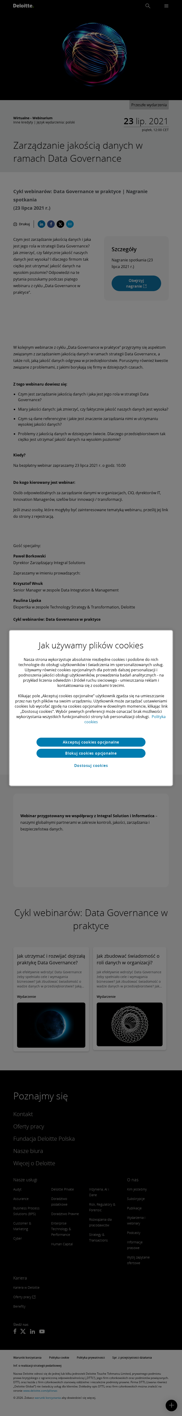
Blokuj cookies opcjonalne (91, 753)
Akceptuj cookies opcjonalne (91, 742)
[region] (91, 708)
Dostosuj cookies (91, 765)
